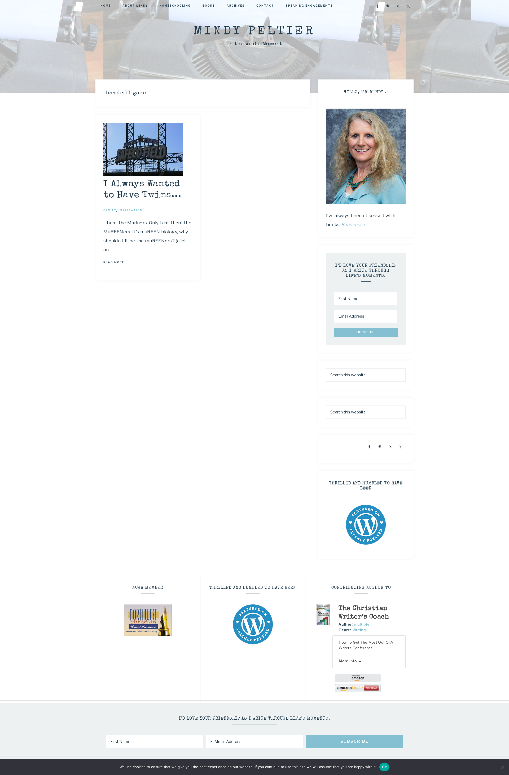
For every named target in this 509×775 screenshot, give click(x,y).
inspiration (131, 210)
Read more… (354, 224)
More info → (350, 661)
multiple (361, 624)
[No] (502, 767)
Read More (113, 262)
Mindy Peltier (254, 32)
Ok (384, 767)
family (109, 210)
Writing (359, 630)
